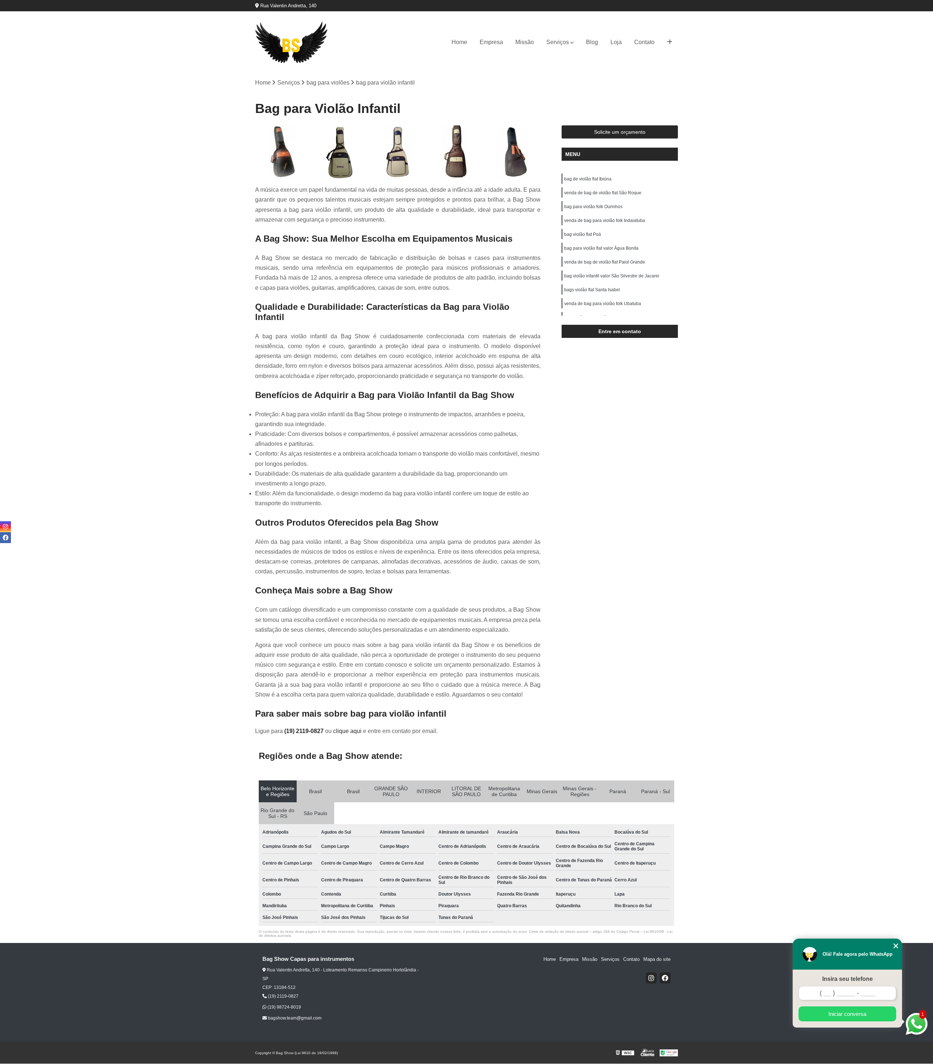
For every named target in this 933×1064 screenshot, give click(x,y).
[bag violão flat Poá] (513, 152)
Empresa (491, 42)
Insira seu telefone (847, 979)
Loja (616, 42)
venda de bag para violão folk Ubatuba (602, 303)
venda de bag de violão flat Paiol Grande (604, 262)
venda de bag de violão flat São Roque (602, 192)
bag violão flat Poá (582, 234)
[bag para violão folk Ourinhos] (398, 152)
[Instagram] (651, 978)
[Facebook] (665, 978)
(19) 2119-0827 (304, 731)
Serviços (557, 42)
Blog (592, 42)
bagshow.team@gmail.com (294, 1018)
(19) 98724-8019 (283, 1007)
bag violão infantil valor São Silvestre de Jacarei (611, 275)
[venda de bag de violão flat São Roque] (340, 152)
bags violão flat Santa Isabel (592, 289)
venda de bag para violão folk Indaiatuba (604, 220)
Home (459, 42)
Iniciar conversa (847, 1014)
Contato (644, 42)
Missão (524, 42)
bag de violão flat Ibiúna (588, 179)
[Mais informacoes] (669, 42)
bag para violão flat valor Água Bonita (601, 248)
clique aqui (347, 731)
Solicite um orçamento (619, 132)
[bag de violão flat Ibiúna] (282, 152)
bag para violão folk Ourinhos (593, 206)
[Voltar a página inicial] (291, 42)
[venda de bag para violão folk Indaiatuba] (456, 152)
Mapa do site (657, 959)
